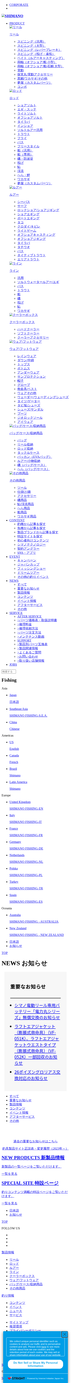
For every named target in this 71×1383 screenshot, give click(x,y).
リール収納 (25, 444)
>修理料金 (24, 624)
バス (20, 142)
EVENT (14, 556)
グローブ (23, 384)
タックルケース (28, 452)
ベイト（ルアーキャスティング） (41, 58)
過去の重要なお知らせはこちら (35, 1141)
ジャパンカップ (28, 564)
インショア (25, 125)
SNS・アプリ (26, 552)
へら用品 (23, 508)
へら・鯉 (23, 175)
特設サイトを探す (30, 536)
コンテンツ (25, 596)
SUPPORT (24, 640)
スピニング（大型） (31, 45)
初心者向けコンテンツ (33, 540)
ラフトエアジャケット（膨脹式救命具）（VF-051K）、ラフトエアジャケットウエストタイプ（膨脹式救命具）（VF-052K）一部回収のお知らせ (36, 1044)
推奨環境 (15, 1326)
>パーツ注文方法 (29, 632)
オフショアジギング (31, 238)
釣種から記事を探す (31, 524)
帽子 (20, 380)
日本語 (14, 941)
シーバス (23, 201)
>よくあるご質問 (29, 652)
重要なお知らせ (28, 588)
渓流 (20, 171)
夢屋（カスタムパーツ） (34, 82)
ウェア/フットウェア (24, 1280)
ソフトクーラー (28, 333)
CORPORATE (18, 4)
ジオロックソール (30, 417)
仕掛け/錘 (24, 491)
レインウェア (26, 356)
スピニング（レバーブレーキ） (39, 49)
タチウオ (23, 247)
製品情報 (23, 592)
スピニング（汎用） (31, 41)
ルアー (14, 1267)
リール (14, 1259)
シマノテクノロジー (31, 544)
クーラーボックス (22, 1276)
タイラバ (23, 121)
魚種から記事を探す (31, 528)
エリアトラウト (28, 259)
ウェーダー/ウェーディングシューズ (43, 397)
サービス (15, 1315)
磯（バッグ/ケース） (32, 465)
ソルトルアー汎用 (30, 130)
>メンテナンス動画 (30, 636)
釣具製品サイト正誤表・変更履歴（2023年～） (35, 1148)
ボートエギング (28, 218)
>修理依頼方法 (27, 628)
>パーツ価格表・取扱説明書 (37, 620)
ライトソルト (26, 113)
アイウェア (25, 421)
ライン (14, 1272)
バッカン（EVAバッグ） (34, 456)
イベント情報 (26, 600)
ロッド (14, 1263)
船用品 (22, 512)
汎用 (20, 278)
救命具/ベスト (27, 389)
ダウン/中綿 (25, 360)
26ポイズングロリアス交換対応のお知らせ (37, 1075)
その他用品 (17, 1288)
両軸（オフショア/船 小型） (37, 62)
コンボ (22, 86)
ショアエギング (28, 214)
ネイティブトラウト (31, 255)
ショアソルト (26, 105)
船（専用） (25, 154)
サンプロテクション (31, 376)
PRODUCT (17, 23)
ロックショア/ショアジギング (38, 210)
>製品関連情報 (27, 648)
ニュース (15, 1311)
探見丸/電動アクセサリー (35, 74)
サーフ (22, 206)
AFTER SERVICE (29, 616)
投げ (20, 162)
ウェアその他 (26, 393)
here (43, 1346)
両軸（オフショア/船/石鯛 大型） (40, 66)
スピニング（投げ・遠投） (36, 54)
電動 (20, 70)
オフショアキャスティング (36, 234)
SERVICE (16, 613)
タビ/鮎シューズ (28, 405)
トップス (23, 364)
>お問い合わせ (27, 656)
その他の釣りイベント (33, 576)
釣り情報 (8, 1295)
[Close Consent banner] (65, 1334)
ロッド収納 (25, 448)
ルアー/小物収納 (28, 460)
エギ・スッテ (26, 109)
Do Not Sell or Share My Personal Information (35, 1364)
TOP (5, 953)
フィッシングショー (31, 568)
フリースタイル (28, 146)
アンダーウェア (28, 372)
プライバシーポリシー (25, 1330)
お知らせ (15, 945)
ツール (22, 487)
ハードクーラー (28, 329)
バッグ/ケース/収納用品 (26, 1284)
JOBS (13, 664)
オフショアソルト (30, 117)
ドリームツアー (28, 572)
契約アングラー (28, 548)
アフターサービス (30, 605)
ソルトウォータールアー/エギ (38, 282)
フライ (22, 138)
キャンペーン (26, 560)
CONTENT (17, 520)
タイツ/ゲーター (28, 401)
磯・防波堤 (25, 158)
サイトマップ (18, 1322)
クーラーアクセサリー (33, 337)
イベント (15, 1307)
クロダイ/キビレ (28, 226)
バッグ (22, 440)
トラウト (23, 134)
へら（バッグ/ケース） (33, 469)
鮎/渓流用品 (25, 504)
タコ (20, 222)
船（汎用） (25, 150)
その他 (22, 609)
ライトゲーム (26, 230)
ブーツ (22, 413)
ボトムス (23, 368)
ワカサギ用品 (26, 516)
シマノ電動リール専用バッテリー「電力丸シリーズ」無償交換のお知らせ (37, 1011)
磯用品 (22, 500)
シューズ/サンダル (30, 409)
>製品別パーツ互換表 (32, 644)
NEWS (14, 580)
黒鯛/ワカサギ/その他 (32, 78)
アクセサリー (26, 495)
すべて (22, 584)
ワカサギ (23, 179)
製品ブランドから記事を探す (37, 532)
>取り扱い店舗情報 (30, 660)
